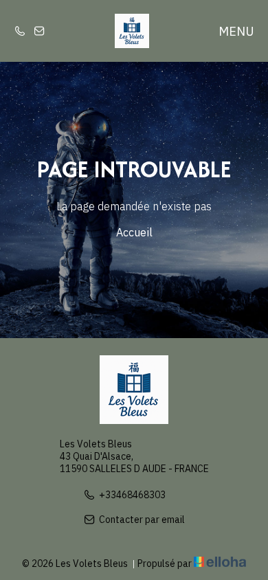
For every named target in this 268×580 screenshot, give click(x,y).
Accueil (134, 232)
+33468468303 (132, 495)
